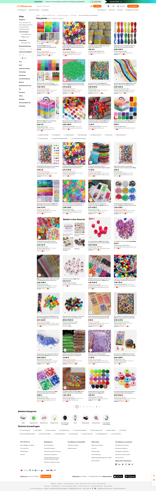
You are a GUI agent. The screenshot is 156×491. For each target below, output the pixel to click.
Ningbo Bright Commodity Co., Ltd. (45, 129)
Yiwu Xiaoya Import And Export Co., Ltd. (72, 284)
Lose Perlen (74, 15)
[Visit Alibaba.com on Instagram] (126, 464)
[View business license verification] (92, 488)
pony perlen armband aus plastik (59, 138)
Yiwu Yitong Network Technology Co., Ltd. (124, 128)
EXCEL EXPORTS (67, 324)
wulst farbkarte (38, 430)
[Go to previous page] (73, 406)
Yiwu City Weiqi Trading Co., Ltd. (96, 128)
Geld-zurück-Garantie (49, 448)
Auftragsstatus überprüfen (122, 451)
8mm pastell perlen (121, 134)
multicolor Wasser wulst (96, 430)
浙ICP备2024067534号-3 (119, 488)
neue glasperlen (56, 134)
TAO (89, 483)
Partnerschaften (119, 457)
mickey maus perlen (51, 430)
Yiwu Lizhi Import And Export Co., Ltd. (123, 174)
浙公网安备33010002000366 (104, 488)
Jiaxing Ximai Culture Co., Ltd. (44, 212)
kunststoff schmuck (64, 430)
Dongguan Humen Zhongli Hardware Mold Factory (48, 324)
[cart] (113, 6)
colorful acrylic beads (87, 433)
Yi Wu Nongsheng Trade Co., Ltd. (96, 52)
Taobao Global (83, 483)
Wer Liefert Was (102, 483)
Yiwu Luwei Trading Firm (69, 174)
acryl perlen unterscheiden (80, 430)
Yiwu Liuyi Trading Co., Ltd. (43, 249)
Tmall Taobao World (69, 483)
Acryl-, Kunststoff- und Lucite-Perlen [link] (88, 15)
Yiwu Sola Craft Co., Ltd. (94, 91)
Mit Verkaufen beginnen (121, 448)
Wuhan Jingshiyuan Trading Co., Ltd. (72, 54)
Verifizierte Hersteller (73, 445)
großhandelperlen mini (102, 433)
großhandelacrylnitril (60, 433)
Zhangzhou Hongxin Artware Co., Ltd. (46, 287)
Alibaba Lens (23, 476)
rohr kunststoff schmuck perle (79, 138)
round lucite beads (116, 433)
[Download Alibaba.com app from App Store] (118, 476)
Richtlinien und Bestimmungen (52, 462)
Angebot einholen (72, 448)
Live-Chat (93, 448)
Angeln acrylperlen (111, 430)
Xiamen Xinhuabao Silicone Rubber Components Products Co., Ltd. (99, 248)
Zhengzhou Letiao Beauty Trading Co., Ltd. (98, 174)
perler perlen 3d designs (45, 433)
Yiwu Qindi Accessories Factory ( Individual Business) (125, 286)
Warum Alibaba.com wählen (27, 445)
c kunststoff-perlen (69, 134)
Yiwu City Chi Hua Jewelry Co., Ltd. (71, 91)
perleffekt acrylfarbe (43, 134)
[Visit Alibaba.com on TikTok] (132, 464)
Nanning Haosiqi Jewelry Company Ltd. (72, 128)
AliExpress (53, 483)
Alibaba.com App (107, 476)
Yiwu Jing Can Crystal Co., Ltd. (44, 174)
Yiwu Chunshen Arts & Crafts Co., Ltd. (72, 212)
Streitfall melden (95, 451)
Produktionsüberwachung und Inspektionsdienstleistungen (51, 458)
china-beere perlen (43, 138)
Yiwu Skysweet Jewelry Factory (45, 54)
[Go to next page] (99, 406)
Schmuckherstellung (63, 15)
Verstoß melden (95, 460)
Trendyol (94, 483)
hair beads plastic (74, 433)
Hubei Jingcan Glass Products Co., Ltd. (123, 91)
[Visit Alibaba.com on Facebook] (116, 464)
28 (96, 406)
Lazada (76, 483)
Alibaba (38, 15)
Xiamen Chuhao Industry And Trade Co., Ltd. (125, 246)
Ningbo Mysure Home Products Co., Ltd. (98, 287)
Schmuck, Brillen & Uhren (48, 15)
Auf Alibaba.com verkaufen (122, 445)
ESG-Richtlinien (24, 451)
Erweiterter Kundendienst (50, 454)
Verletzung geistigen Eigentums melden (101, 457)
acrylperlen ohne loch (96, 134)
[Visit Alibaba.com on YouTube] (129, 464)
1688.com (59, 483)
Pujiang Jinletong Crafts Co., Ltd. (45, 91)
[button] (91, 6)
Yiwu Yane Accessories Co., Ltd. (96, 212)
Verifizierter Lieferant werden (122, 454)
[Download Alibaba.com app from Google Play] (130, 476)
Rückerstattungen (96, 454)
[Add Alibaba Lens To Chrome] (45, 476)
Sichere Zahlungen (49, 445)
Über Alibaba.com (25, 441)
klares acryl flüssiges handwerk (28, 433)
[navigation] (26, 211)
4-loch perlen (123, 430)
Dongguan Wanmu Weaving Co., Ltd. (123, 52)
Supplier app (75, 476)
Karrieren (22, 454)
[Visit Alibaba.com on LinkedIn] (119, 464)
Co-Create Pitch (24, 448)
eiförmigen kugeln (82, 134)
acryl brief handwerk (25, 430)
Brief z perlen (109, 134)
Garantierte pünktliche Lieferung (52, 451)
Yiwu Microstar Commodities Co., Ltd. (123, 212)
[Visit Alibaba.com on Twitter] (123, 464)
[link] (154, 475)
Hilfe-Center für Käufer (97, 445)
